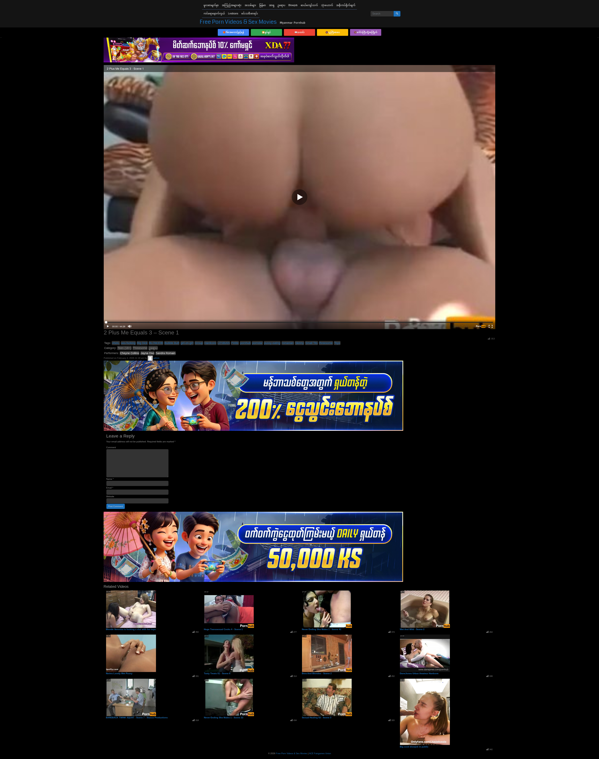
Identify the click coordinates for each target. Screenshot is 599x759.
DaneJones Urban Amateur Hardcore (419, 673)
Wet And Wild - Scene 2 (412, 629)
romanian (288, 343)
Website (110, 496)
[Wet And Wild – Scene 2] (425, 609)
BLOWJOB (156, 343)
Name (110, 479)
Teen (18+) (124, 348)
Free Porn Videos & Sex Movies (238, 22)
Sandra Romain (165, 353)
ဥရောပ (153, 348)
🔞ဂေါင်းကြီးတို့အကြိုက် (365, 32)
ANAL (115, 343)
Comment (111, 447)
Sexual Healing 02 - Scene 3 (316, 717)
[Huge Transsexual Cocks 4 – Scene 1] (229, 609)
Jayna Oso (147, 353)
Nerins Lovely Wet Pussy (119, 673)
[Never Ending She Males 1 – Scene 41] (327, 609)
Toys (337, 343)
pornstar (257, 343)
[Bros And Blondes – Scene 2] (327, 653)
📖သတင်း (300, 32)
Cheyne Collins (129, 353)
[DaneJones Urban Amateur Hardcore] (425, 653)
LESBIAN (224, 343)
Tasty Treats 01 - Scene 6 (217, 673)
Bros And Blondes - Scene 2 (317, 673)
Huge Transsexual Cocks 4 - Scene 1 (223, 629)
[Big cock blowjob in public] (425, 712)
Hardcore (210, 343)
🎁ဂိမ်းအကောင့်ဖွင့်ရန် (233, 32)
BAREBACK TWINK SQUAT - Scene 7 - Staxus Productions (137, 717)
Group (199, 343)
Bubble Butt (172, 343)
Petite (235, 343)
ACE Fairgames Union (320, 753)
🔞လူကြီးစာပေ (332, 32)
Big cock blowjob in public (414, 746)
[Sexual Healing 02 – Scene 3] (327, 697)
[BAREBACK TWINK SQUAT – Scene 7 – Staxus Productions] (131, 697)
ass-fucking (128, 343)
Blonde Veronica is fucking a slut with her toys (131, 629)
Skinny (299, 343)
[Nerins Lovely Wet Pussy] (131, 653)
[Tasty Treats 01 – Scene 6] (229, 653)
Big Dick (142, 343)
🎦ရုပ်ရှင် (266, 32)
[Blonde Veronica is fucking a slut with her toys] (131, 609)
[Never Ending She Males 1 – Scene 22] (229, 697)
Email (109, 487)
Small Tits (311, 343)
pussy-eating (272, 343)
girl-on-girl (187, 343)
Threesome (140, 348)
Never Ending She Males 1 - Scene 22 (223, 717)
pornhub (245, 343)
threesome (326, 343)
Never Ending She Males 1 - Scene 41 (321, 629)
